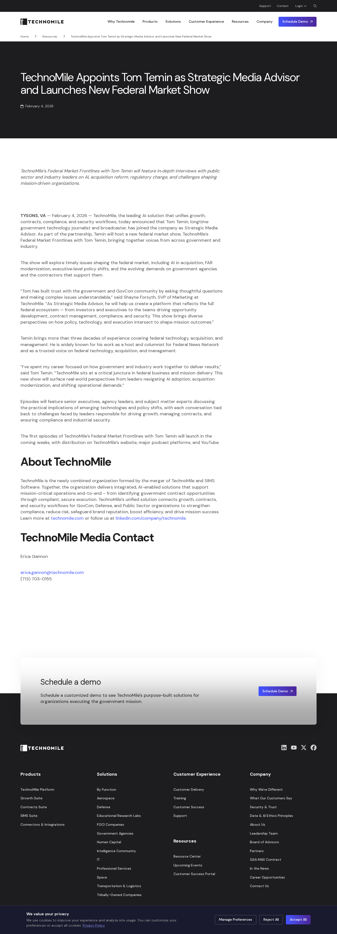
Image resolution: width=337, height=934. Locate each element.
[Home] (42, 21)
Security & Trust (263, 807)
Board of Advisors (264, 842)
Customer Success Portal (194, 874)
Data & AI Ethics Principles (271, 815)
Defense (103, 807)
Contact (282, 6)
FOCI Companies (110, 824)
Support (265, 6)
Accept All (298, 919)
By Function (106, 789)
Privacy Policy (94, 925)
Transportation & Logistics (119, 886)
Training (179, 798)
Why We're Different (266, 789)
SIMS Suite (28, 815)
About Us (257, 824)
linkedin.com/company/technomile (151, 518)
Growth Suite (31, 798)
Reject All (271, 919)
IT (98, 859)
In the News (259, 868)
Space (102, 877)
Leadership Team (264, 833)
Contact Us (259, 886)
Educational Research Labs (119, 815)
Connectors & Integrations (42, 824)
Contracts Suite (33, 807)
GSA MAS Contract (265, 859)
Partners (257, 851)
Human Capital (109, 842)
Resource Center (187, 856)
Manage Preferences (235, 919)
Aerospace (105, 798)
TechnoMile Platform (37, 789)
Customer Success (188, 807)
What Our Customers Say (271, 798)
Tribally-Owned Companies (119, 895)
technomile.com (67, 518)
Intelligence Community (116, 851)
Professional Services (114, 868)
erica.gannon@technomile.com (52, 572)
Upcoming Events (187, 865)
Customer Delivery (188, 789)
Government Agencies (115, 833)
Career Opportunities (267, 877)
